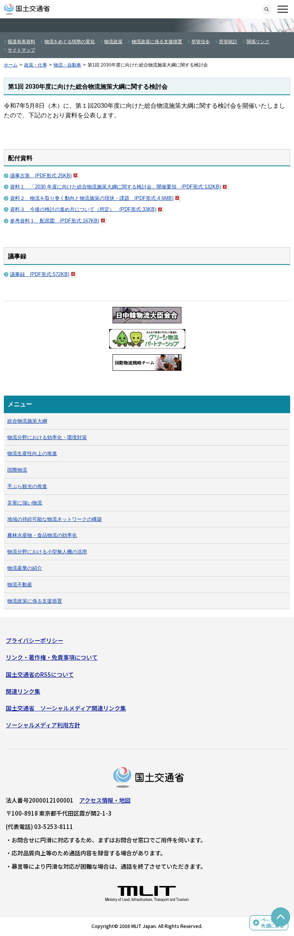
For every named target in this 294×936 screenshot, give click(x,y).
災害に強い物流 (24, 503)
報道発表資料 (21, 41)
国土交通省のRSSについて (40, 674)
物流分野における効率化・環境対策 (47, 437)
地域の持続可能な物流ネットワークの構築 (54, 519)
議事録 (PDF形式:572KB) (39, 274)
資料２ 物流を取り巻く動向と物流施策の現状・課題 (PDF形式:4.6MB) (91, 198)
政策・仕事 (35, 65)
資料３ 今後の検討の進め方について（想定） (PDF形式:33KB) (83, 209)
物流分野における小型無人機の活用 (47, 552)
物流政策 (113, 41)
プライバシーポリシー (34, 640)
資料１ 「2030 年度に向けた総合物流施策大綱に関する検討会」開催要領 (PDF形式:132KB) (115, 187)
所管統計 (228, 41)
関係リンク (258, 41)
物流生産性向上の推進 (32, 453)
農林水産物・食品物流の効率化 (42, 535)
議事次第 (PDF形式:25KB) (41, 175)
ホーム (11, 65)
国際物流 (17, 470)
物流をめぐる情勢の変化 (69, 41)
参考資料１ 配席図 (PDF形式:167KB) (54, 221)
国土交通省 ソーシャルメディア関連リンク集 (66, 708)
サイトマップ (21, 50)
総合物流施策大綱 (27, 421)
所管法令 (200, 41)
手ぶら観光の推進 (27, 486)
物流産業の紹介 (24, 568)
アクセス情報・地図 (105, 800)
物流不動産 (19, 584)
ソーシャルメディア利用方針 (43, 725)
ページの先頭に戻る (272, 923)
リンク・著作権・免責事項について (52, 657)
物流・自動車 (67, 65)
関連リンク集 (23, 691)
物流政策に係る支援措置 (157, 41)
